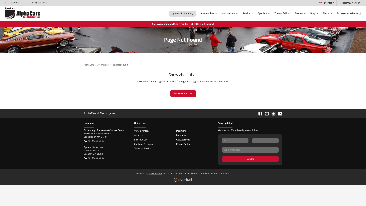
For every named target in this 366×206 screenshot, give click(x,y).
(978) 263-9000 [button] (39, 2)
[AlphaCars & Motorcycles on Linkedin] (279, 113)
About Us (139, 135)
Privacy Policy (183, 144)
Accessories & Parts (347, 13)
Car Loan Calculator (144, 144)
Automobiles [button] (207, 13)
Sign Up (250, 159)
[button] (14, 3)
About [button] (326, 13)
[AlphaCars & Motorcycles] (23, 13)
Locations (181, 135)
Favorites (327, 2)
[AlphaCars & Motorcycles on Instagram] (272, 113)
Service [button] (246, 13)
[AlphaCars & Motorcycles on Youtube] (265, 113)
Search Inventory (184, 13)
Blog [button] (312, 13)
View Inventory (141, 130)
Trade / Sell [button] (280, 13)
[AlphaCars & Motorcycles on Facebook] (259, 113)
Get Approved (183, 139)
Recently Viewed (350, 2)
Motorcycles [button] (228, 13)
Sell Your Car (140, 139)
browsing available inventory (213, 81)
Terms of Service (142, 148)
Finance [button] (299, 13)
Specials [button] (262, 13)
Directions (181, 130)
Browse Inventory (183, 93)
